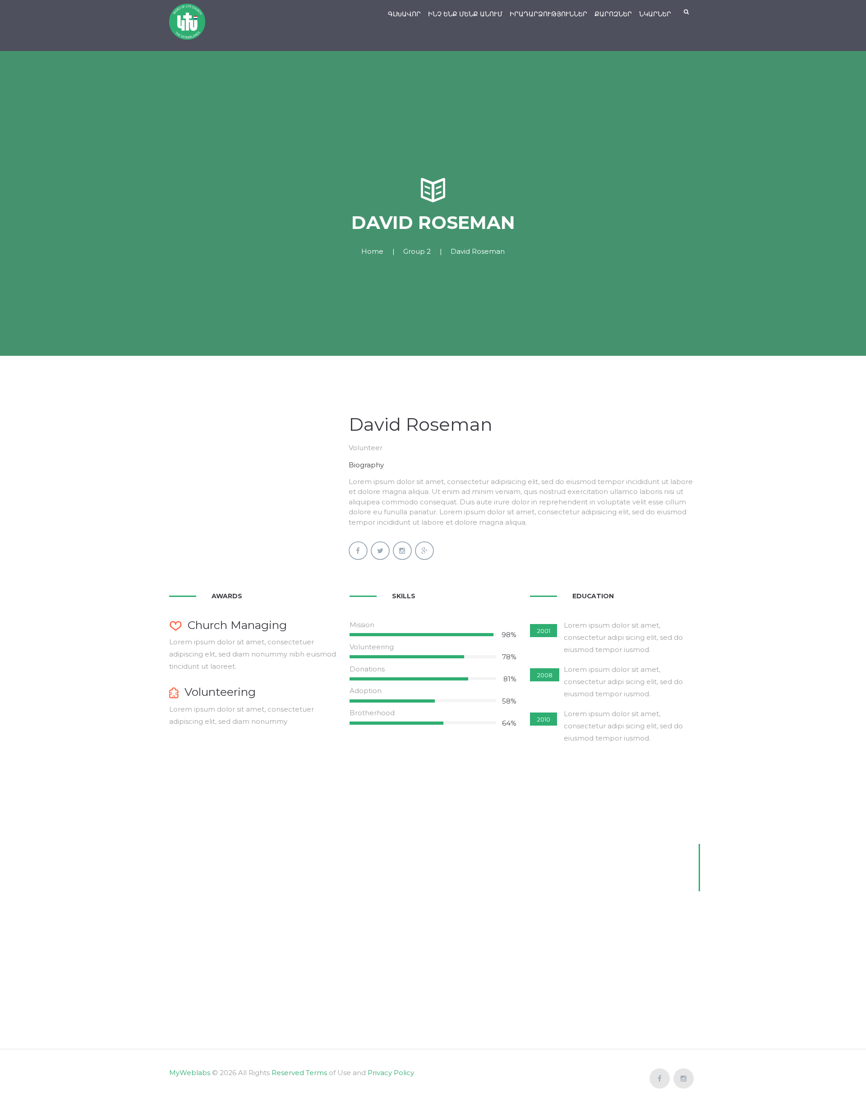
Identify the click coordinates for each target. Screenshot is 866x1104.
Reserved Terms (299, 1072)
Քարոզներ (613, 14)
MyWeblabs (189, 1072)
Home (372, 251)
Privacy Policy (391, 1072)
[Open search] (687, 12)
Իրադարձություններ (548, 14)
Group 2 (417, 251)
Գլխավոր (404, 14)
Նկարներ (655, 14)
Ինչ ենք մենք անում (465, 14)
